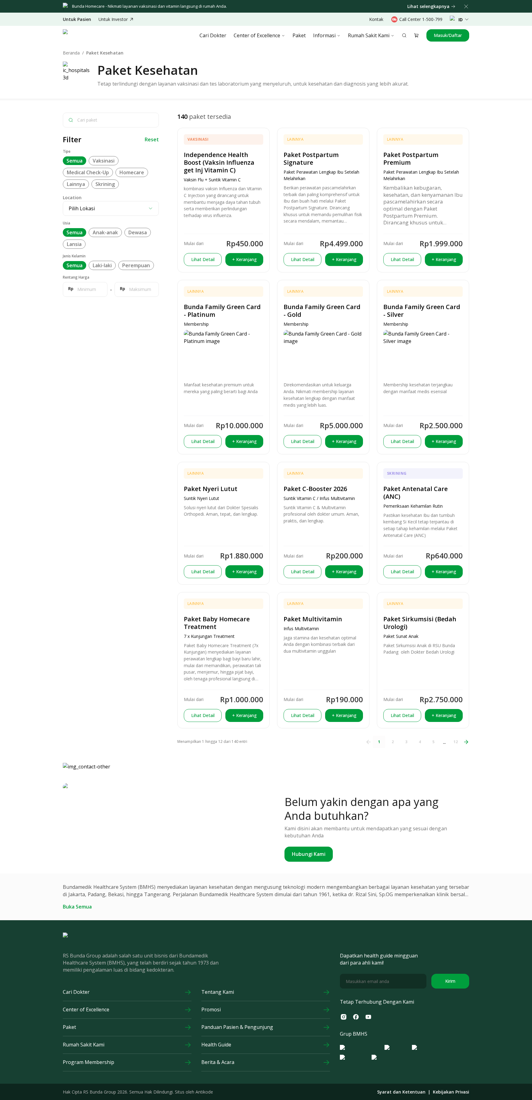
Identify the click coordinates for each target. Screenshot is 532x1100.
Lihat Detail (203, 259)
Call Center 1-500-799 (420, 19)
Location (72, 197)
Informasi (324, 35)
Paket (299, 35)
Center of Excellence (257, 35)
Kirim (450, 981)
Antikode (204, 1092)
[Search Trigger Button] (404, 35)
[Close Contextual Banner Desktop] (466, 6)
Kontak (376, 19)
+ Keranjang (244, 259)
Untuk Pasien (77, 19)
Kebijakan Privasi (451, 1092)
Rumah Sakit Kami (368, 35)
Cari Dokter (213, 35)
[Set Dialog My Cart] (416, 35)
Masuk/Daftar (448, 35)
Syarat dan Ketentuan (401, 1092)
